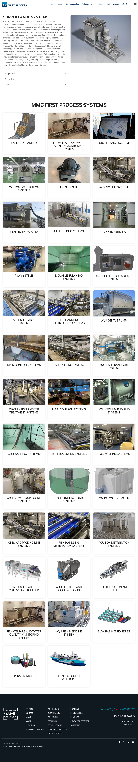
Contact (116, 4)
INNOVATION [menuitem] (30, 725)
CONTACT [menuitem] (29, 713)
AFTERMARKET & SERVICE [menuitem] (35, 729)
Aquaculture (75, 4)
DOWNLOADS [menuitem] (76, 709)
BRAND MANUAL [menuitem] (77, 713)
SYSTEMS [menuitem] (29, 709)
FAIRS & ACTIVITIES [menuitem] (55, 733)
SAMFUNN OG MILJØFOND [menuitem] (57, 729)
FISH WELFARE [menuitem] (53, 717)
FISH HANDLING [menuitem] (53, 709)
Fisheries (85, 4)
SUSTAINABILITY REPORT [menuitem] (80, 721)
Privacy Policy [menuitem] (15, 743)
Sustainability (62, 4)
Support (102, 4)
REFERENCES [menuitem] (52, 721)
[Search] (127, 4)
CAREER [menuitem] (28, 721)
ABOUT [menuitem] (28, 717)
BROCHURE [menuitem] (75, 717)
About (53, 4)
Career (94, 4)
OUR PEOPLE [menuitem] (75, 725)
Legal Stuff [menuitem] (6, 743)
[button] (135, 4)
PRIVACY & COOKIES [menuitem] (55, 725)
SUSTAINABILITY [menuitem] (54, 713)
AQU (109, 4)
